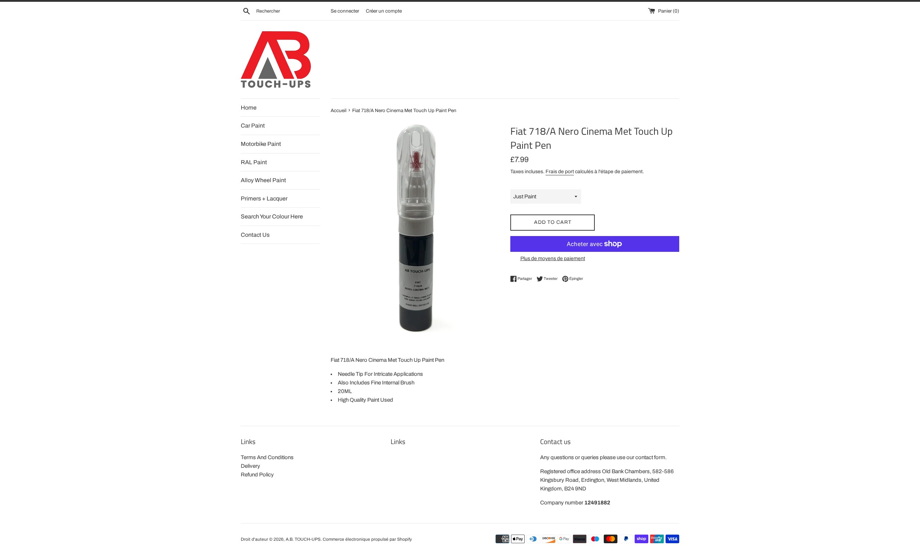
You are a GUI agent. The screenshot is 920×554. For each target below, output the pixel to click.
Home (249, 108)
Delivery (250, 466)
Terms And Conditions (267, 457)
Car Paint (253, 126)
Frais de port (560, 171)
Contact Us (255, 235)
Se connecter (345, 11)
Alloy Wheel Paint (263, 180)
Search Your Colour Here (272, 216)
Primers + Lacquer (264, 198)
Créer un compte (384, 11)
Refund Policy (257, 474)
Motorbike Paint (261, 144)
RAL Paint (254, 162)
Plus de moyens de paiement (552, 258)
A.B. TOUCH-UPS (303, 539)
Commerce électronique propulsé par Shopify (367, 539)
